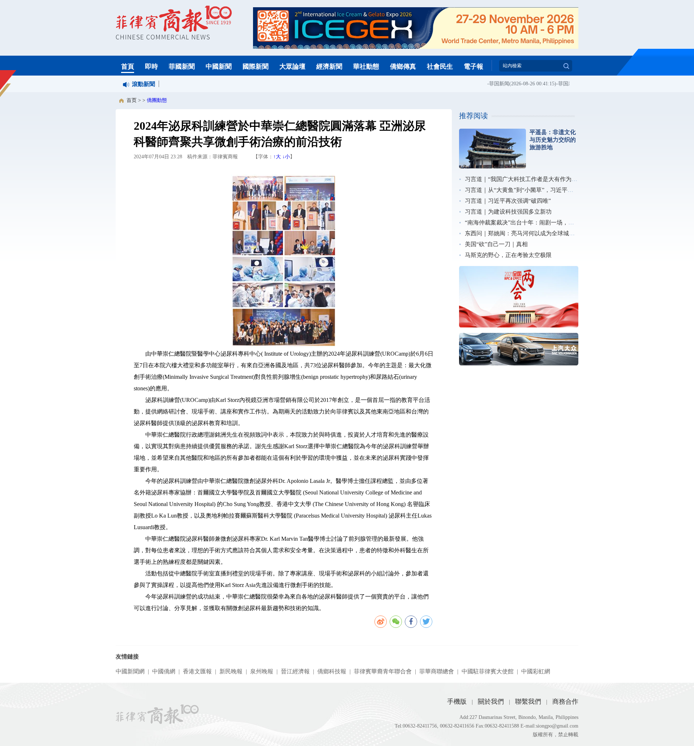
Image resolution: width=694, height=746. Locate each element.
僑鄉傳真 (403, 66)
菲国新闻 (491, 83)
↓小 (286, 156)
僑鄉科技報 (331, 671)
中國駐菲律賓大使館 (488, 671)
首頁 (127, 66)
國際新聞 (256, 66)
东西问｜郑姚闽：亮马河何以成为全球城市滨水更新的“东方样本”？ (551, 233)
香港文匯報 (197, 671)
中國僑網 (163, 671)
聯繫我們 (528, 701)
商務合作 (565, 701)
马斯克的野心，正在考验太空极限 (508, 255)
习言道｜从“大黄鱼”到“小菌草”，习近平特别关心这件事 (536, 190)
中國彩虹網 (535, 671)
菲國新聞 (182, 66)
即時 (151, 66)
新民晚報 (231, 671)
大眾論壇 (292, 66)
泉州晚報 (261, 671)
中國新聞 (219, 66)
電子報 (473, 66)
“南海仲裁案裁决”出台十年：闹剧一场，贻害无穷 (528, 222)
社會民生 (440, 66)
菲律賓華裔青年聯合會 (383, 671)
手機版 (457, 701)
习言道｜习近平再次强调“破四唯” (508, 201)
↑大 (277, 156)
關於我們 (491, 701)
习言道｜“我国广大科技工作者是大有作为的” (522, 179)
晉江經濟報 (295, 671)
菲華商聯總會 (436, 671)
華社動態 (366, 66)
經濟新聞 (329, 66)
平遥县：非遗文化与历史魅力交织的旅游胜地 (553, 139)
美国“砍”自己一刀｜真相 (496, 244)
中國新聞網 (130, 671)
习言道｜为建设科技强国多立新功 (508, 212)
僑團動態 (157, 100)
